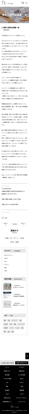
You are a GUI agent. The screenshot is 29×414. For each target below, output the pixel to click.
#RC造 (22, 238)
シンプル (12, 328)
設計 (6, 218)
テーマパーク (14, 320)
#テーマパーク (14, 238)
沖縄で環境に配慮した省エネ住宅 (11, 199)
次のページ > (23, 224)
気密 (9, 331)
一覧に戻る (14, 224)
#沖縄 (6, 238)
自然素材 (6, 328)
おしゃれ (17, 328)
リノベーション (21, 324)
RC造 (11, 324)
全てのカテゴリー (8, 255)
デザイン (6, 264)
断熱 (5, 331)
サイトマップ (21, 401)
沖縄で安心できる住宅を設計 (10, 204)
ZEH (5, 261)
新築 (15, 324)
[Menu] (26, 3)
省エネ (3, 218)
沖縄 (20, 320)
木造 (5, 271)
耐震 (13, 331)
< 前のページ (5, 224)
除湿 (22, 328)
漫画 (5, 320)
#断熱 (17, 242)
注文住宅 (6, 324)
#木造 (12, 242)
